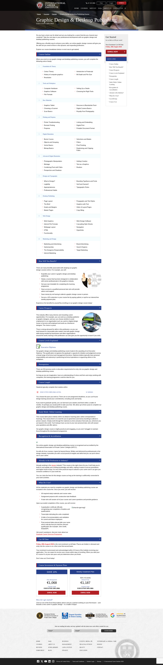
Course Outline (113, 64)
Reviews (39, 647)
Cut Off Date (113, 99)
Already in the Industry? (116, 93)
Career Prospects (114, 70)
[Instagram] (53, 662)
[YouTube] (45, 662)
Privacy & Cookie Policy (63, 661)
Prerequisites (113, 76)
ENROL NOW (116, 52)
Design (54, 14)
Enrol (121, 3)
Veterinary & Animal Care (106, 641)
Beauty (82, 647)
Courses (84, 8)
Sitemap (99, 661)
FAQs (100, 8)
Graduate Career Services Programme (49, 534)
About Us (107, 8)
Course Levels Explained (116, 73)
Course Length (113, 79)
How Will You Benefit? (116, 67)
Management (67, 644)
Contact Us (118, 8)
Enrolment (40, 650)
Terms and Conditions (78, 661)
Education (83, 650)
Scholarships (53, 647)
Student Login (90, 661)
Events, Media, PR (86, 641)
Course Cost (113, 102)
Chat (101, 3)
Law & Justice (67, 647)
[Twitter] (42, 662)
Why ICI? (93, 8)
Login (111, 3)
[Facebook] (38, 662)
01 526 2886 (91, 3)
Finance (65, 650)
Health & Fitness (86, 644)
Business (65, 641)
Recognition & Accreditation (113, 88)
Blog (50, 650)
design (54, 465)
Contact (100, 647)
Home (76, 8)
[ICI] (50, 5)
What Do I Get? (114, 96)
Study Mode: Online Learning (115, 83)
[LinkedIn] (49, 662)
